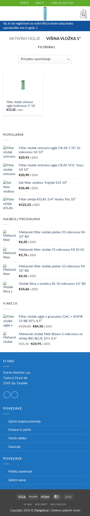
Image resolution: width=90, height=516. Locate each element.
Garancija (14, 446)
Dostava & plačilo (19, 429)
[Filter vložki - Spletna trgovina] (45, 13)
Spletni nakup (17, 480)
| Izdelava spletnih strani (57, 510)
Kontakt (41, 504)
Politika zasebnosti (20, 471)
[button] (5, 14)
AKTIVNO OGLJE (24, 39)
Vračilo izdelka (17, 438)
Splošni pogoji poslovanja (24, 421)
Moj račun (58, 504)
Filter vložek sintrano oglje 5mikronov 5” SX (20, 104)
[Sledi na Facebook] (7, 394)
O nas (28, 504)
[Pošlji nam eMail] (14, 394)
